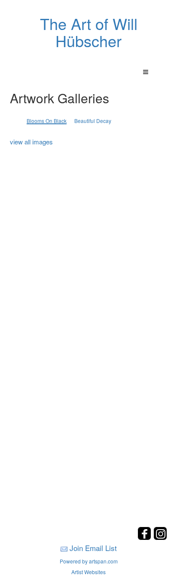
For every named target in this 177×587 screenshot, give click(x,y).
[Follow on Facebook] (145, 537)
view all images (31, 141)
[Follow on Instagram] (160, 537)
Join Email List (93, 547)
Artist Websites (88, 571)
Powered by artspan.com (89, 561)
